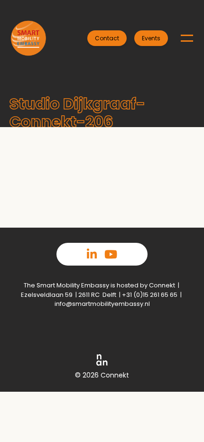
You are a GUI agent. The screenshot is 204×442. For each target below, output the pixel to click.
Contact (107, 38)
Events (151, 38)
